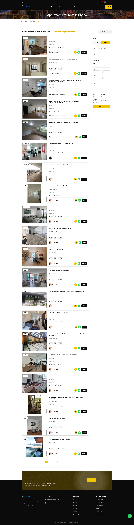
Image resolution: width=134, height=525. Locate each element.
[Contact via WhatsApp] (130, 516)
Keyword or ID (96, 46)
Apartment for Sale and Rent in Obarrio (60, 207)
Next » (63, 462)
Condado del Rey (100, 502)
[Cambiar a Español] (102, 1)
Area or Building (96, 51)
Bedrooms (95, 81)
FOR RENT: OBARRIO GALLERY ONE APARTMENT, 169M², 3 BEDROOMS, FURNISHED (65, 81)
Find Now (90, 480)
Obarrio (97, 508)
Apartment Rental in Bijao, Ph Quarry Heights (62, 38)
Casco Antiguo (99, 499)
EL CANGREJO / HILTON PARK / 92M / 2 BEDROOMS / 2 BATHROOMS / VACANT (64, 102)
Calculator (85, 6)
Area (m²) (95, 75)
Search (100, 106)
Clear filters (101, 110)
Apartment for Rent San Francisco (59, 186)
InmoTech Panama (52, 503)
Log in (109, 2)
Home (21, 21)
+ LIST (107, 6)
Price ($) (95, 69)
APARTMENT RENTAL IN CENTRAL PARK (60, 228)
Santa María (99, 514)
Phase (94, 63)
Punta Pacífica (99, 511)
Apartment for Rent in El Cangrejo (59, 270)
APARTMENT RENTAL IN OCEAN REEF (60, 249)
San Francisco (99, 505)
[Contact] (75, 52)
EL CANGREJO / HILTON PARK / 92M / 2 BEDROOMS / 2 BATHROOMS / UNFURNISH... (64, 123)
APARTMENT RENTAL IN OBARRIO (58, 312)
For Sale (53, 6)
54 (58, 462)
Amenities (95, 92)
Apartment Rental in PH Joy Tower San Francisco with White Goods (67, 292)
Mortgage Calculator (78, 514)
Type (94, 57)
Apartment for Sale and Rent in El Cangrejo (61, 164)
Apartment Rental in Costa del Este (59, 439)
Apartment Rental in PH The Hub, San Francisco (63, 59)
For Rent (61, 6)
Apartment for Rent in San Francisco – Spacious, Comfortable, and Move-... (67, 334)
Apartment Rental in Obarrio (57, 418)
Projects (69, 6)
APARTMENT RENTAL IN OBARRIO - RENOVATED (63, 355)
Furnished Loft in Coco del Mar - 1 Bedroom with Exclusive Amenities (66, 397)
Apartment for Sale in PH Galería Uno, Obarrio (62, 143)
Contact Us (76, 6)
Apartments (32, 21)
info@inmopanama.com (29, 2)
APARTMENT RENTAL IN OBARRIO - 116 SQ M (62, 376)
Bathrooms (95, 87)
